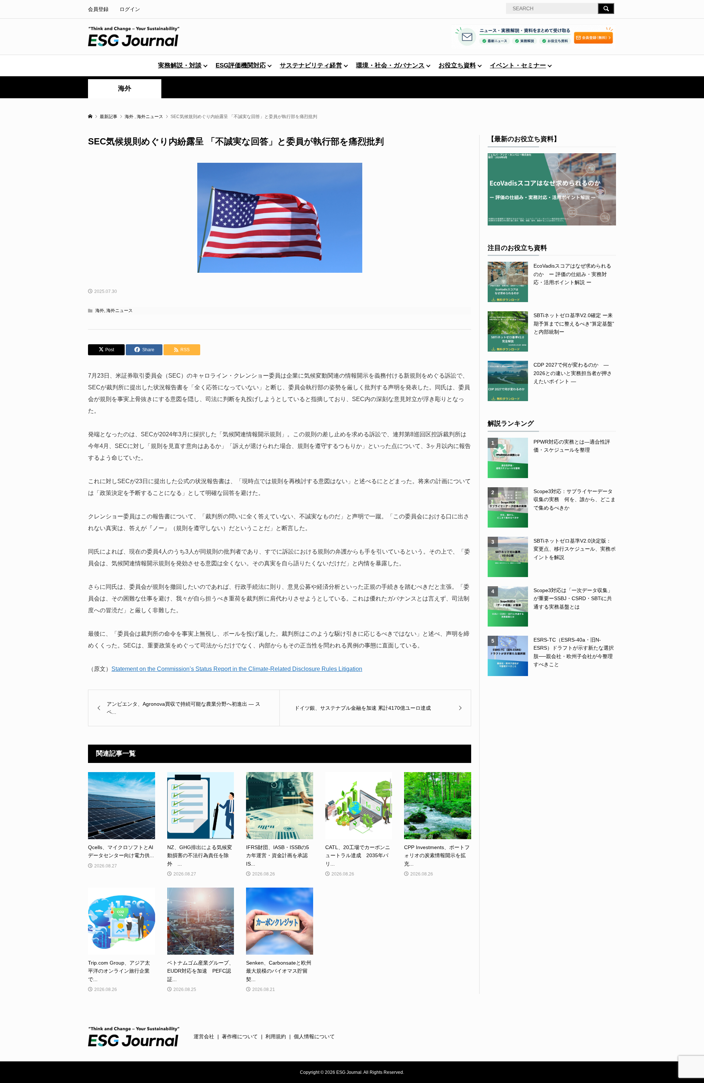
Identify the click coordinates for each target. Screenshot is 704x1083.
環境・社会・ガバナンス (390, 65)
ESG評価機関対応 (241, 65)
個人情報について (314, 1036)
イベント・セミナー (518, 65)
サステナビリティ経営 (311, 65)
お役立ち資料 (457, 65)
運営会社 (204, 1036)
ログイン (130, 9)
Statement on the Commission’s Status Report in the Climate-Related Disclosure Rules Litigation (236, 669)
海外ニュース (119, 310)
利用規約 (275, 1036)
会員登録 (98, 9)
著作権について (240, 1036)
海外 (124, 88)
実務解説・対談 (180, 65)
